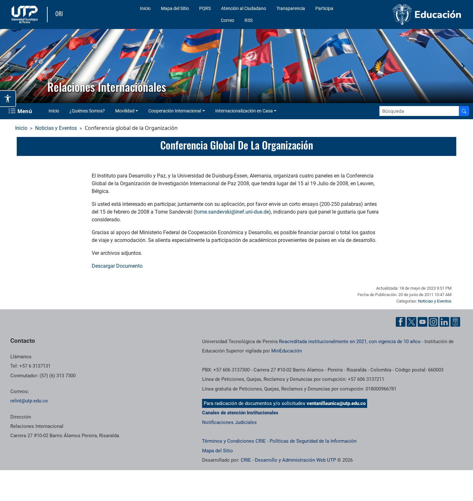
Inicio (145, 8)
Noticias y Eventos (56, 128)
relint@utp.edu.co (29, 401)
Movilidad (124, 110)
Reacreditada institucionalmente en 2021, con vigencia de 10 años (350, 341)
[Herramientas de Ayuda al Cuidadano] (455, 322)
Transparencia (290, 8)
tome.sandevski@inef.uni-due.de (232, 212)
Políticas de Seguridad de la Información (313, 441)
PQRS (205, 8)
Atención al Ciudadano (243, 8)
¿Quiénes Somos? (87, 110)
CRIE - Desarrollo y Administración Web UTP (288, 460)
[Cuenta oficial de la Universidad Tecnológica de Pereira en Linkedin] (444, 322)
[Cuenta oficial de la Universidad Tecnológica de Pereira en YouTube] (422, 322)
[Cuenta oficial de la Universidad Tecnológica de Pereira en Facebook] (400, 322)
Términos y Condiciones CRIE (234, 441)
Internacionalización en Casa (244, 110)
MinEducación (286, 351)
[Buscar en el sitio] (464, 111)
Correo (227, 20)
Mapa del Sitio (175, 8)
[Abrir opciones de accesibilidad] (8, 98)
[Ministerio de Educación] (411, 14)
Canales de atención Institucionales (240, 413)
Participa (324, 8)
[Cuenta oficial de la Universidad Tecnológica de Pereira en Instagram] (433, 322)
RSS (249, 20)
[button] (10, 66)
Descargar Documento (117, 266)
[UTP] (25, 14)
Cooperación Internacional (174, 110)
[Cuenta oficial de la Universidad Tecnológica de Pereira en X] (411, 322)
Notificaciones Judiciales (229, 422)
